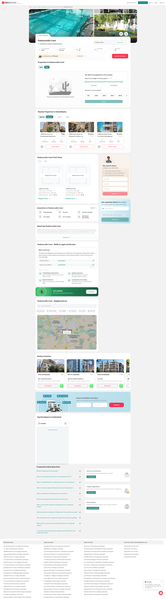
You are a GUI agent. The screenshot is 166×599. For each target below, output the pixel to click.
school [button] (83, 311)
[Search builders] (65, 423)
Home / (31, 7)
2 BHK (59, 117)
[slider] (85, 82)
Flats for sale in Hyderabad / (40, 7)
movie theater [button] (94, 311)
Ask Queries (115, 219)
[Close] (161, 582)
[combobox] (68, 306)
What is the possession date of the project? (113, 215)
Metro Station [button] (52, 311)
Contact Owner (55, 146)
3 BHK (67, 117)
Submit (104, 101)
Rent (19, 3)
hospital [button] (64, 311)
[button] (51, 195)
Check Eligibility (91, 476)
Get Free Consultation (93, 508)
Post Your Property (143, 2)
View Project (48, 386)
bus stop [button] (41, 311)
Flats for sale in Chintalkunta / (55, 7)
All (39, 161)
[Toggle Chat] (161, 593)
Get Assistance (91, 492)
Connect (114, 193)
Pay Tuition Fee (132, 2)
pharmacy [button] (73, 311)
